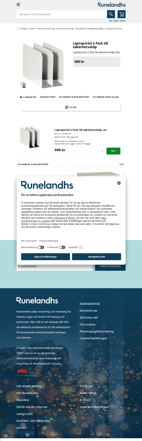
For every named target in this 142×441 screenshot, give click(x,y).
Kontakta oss (88, 310)
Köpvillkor (22, 400)
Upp (121, 164)
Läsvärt (21, 428)
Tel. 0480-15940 (117, 20)
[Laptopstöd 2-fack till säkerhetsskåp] (43, 64)
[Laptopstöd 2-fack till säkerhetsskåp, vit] (30, 136)
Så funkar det (89, 317)
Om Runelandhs (27, 393)
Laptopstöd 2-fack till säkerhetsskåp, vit (80, 129)
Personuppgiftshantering (97, 331)
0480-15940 (88, 393)
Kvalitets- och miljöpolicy (33, 421)
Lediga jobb (24, 414)
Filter (73, 107)
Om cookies (88, 324)
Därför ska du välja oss (31, 407)
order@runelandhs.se (94, 407)
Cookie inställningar (93, 338)
